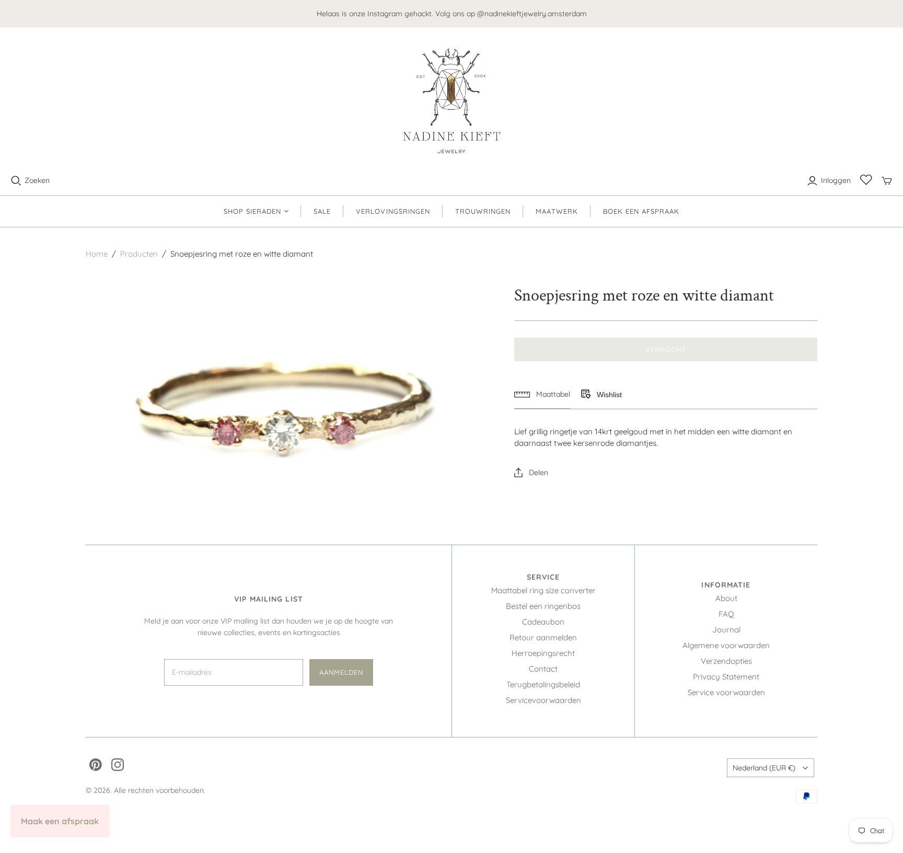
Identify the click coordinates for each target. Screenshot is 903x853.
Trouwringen (483, 211)
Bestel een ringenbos (543, 606)
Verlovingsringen (393, 211)
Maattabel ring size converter (543, 590)
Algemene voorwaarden (726, 645)
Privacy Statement (726, 677)
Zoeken (37, 180)
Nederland (764, 768)
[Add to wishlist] (585, 394)
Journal (726, 630)
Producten (139, 254)
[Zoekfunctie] (16, 181)
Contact (543, 669)
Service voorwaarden (726, 692)
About (726, 598)
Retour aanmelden (543, 637)
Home (97, 254)
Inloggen (836, 180)
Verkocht (665, 349)
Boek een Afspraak (641, 211)
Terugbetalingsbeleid (543, 684)
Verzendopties (726, 661)
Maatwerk (556, 211)
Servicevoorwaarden (543, 700)
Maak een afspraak (60, 821)
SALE (322, 211)
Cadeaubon (543, 622)
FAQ (726, 614)
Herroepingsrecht (543, 653)
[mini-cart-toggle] (886, 181)
